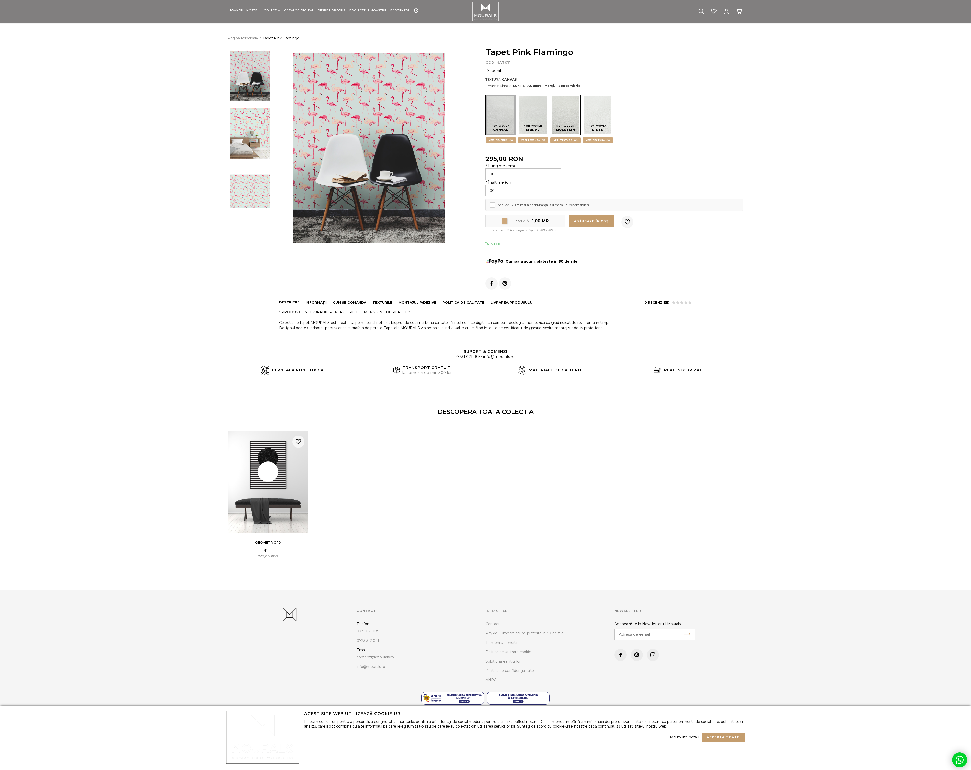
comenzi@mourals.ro (375, 657)
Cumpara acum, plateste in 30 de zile (541, 261)
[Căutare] (701, 11)
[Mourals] (485, 11)
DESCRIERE (289, 302)
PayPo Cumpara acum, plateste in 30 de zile (525, 633)
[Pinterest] (505, 283)
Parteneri (399, 10)
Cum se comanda (349, 302)
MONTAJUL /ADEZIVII (417, 302)
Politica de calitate (463, 302)
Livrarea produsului (512, 302)
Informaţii (316, 302)
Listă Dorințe (298, 442)
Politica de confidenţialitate (510, 670)
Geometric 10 (268, 542)
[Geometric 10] (268, 482)
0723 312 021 (368, 640)
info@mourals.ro (499, 356)
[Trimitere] (687, 634)
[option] (369, 148)
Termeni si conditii (501, 642)
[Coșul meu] (739, 11)
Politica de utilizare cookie (508, 652)
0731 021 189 (468, 356)
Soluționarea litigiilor (503, 661)
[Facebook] (492, 283)
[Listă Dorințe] (714, 11)
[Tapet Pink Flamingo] (250, 75)
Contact (416, 8)
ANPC (491, 680)
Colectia (272, 10)
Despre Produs (331, 10)
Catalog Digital (299, 10)
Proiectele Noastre (367, 10)
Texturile (382, 302)
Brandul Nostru (245, 10)
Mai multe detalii (684, 737)
